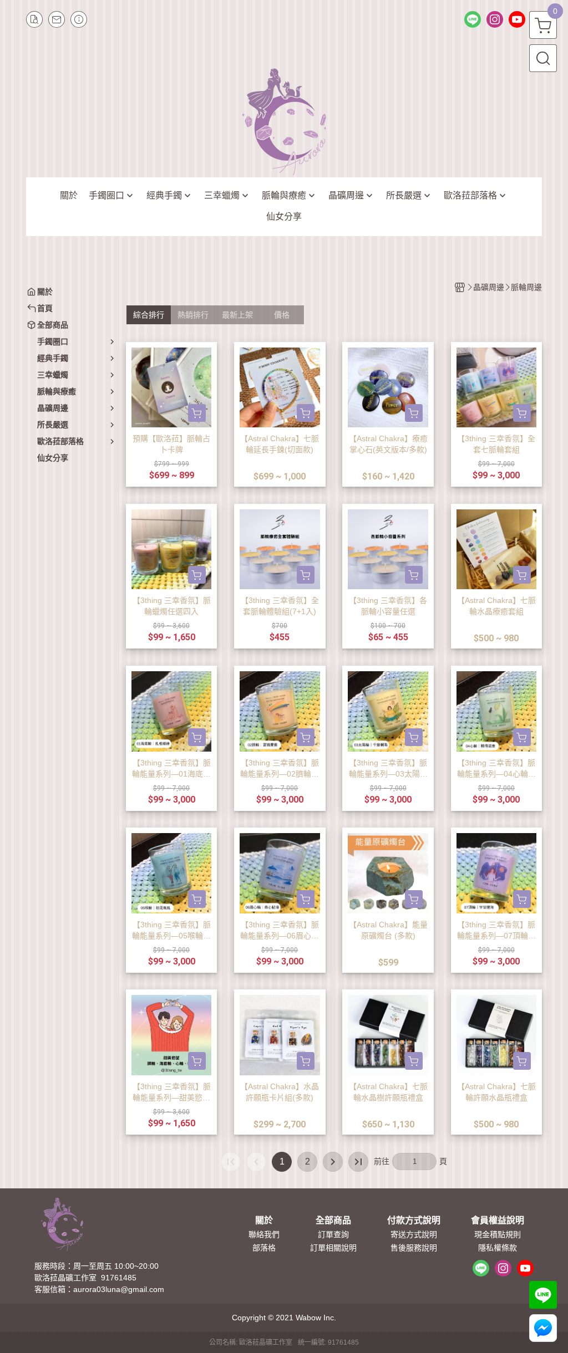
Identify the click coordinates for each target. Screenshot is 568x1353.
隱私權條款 (497, 1248)
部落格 (264, 1248)
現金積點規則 (497, 1234)
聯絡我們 (264, 1234)
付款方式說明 (413, 1220)
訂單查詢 (333, 1234)
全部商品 (333, 1220)
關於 (264, 1220)
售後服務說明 (413, 1248)
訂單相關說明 (333, 1248)
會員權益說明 (497, 1220)
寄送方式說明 (413, 1234)
